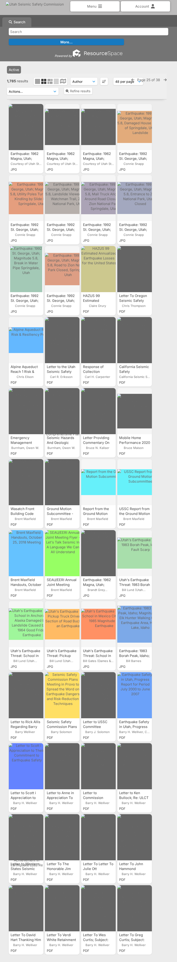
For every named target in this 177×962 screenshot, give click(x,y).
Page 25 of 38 (149, 80)
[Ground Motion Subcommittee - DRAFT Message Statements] (62, 482)
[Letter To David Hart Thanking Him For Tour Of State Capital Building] (26, 908)
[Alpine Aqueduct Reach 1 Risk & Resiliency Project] (26, 340)
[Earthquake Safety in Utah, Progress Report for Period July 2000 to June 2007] (134, 695)
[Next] (165, 80)
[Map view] (63, 82)
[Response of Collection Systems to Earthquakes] (98, 340)
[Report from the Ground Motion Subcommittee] (98, 482)
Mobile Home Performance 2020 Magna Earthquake (134, 443)
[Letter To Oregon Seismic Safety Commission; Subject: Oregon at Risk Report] (134, 269)
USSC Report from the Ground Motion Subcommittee (134, 514)
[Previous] (132, 80)
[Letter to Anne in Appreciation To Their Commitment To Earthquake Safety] (62, 766)
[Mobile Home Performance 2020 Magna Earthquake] (134, 411)
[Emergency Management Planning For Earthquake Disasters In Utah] (26, 411)
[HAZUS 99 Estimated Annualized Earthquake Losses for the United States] (98, 269)
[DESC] (104, 81)
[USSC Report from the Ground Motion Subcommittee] (134, 482)
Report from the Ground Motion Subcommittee (96, 514)
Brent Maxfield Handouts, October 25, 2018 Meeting (26, 585)
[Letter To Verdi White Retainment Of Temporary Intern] (62, 908)
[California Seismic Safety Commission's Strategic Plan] (134, 340)
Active (14, 70)
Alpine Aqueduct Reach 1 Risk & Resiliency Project (26, 372)
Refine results (80, 91)
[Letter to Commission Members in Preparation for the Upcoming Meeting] (98, 766)
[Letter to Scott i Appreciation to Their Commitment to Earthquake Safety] (26, 766)
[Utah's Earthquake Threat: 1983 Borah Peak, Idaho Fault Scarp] (134, 553)
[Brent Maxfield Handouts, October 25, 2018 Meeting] (26, 553)
